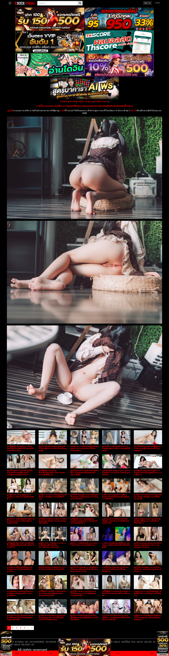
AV (154, 642)
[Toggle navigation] (11, 3)
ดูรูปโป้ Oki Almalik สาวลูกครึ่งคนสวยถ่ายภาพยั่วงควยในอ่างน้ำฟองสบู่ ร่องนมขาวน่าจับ (84, 569)
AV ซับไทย (19, 642)
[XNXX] (24, 3)
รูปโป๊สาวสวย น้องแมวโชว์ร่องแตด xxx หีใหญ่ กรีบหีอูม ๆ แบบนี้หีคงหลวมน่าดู (148, 497)
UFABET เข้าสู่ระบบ (85, 101)
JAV (26, 642)
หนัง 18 (133, 111)
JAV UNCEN (50, 642)
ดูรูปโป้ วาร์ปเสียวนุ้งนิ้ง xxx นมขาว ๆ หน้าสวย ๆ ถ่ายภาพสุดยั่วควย (84, 544)
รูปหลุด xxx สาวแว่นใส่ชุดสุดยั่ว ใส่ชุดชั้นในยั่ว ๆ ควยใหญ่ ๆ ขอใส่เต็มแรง (148, 593)
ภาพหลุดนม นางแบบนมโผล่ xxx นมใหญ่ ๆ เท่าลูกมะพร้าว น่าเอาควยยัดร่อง (20, 593)
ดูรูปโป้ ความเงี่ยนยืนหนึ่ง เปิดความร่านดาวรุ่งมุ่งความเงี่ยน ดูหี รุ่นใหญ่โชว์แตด (21, 521)
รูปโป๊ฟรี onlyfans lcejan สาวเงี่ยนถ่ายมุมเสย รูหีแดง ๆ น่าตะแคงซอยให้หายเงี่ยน (52, 521)
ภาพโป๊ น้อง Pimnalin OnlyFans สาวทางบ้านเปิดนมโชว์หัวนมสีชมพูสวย (115, 569)
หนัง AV (140, 642)
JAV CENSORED (36, 642)
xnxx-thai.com (55, 650)
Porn (133, 642)
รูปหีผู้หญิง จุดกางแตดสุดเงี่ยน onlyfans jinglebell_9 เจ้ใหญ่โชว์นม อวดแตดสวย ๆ (83, 521)
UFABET (64, 101)
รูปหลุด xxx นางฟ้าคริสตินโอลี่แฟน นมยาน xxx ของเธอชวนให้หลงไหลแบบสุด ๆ (84, 448)
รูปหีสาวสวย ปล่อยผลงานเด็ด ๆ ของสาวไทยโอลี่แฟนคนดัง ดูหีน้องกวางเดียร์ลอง (116, 497)
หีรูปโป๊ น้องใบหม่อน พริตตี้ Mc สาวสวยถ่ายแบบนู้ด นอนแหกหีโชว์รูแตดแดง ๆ (148, 448)
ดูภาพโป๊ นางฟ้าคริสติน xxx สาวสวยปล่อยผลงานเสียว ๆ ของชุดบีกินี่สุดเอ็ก (116, 448)
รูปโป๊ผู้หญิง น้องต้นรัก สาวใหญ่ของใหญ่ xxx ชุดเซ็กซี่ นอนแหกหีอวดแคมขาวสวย (20, 448)
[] (80, 3)
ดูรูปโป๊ (10, 111)
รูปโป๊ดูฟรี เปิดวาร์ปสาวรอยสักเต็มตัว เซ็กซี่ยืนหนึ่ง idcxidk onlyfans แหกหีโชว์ (20, 545)
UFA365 (72, 101)
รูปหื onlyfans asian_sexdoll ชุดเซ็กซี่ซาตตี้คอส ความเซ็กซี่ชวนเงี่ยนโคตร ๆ (147, 521)
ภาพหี (62, 111)
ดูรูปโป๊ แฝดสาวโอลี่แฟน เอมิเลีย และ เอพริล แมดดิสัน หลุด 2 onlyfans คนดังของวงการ (20, 472)
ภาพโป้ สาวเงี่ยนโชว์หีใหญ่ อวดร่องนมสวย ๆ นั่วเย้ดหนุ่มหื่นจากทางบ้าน (19, 569)
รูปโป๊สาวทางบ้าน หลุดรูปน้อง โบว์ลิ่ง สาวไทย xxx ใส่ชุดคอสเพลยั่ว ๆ (20, 497)
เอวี (32, 644)
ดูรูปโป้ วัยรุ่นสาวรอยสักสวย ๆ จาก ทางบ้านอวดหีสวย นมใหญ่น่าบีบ (52, 568)
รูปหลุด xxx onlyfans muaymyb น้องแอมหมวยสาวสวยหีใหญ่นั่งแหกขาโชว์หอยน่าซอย (52, 617)
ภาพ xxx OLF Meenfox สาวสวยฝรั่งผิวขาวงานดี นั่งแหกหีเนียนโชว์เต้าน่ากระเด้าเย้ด (116, 617)
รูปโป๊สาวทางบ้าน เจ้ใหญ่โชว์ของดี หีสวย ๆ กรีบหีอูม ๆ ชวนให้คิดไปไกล (53, 497)
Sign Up (147, 3)
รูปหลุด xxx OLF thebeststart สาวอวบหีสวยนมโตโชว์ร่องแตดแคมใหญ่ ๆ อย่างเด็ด (21, 617)
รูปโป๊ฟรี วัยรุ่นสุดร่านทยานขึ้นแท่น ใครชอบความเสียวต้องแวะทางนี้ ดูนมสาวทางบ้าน (84, 497)
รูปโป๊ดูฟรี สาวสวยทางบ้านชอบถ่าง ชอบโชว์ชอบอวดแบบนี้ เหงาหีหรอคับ (116, 593)
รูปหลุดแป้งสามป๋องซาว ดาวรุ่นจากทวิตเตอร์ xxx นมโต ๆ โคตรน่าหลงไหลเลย (116, 472)
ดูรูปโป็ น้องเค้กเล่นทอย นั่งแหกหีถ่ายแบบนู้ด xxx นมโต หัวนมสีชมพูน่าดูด (53, 448)
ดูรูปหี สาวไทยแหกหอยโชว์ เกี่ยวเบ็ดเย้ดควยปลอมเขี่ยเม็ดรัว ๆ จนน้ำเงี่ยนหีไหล (84, 617)
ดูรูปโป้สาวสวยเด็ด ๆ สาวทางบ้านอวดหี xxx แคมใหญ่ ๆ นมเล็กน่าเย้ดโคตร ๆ (147, 569)
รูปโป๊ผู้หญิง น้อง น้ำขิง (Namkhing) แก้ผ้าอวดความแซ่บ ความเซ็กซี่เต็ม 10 (52, 472)
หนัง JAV (148, 642)
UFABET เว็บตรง (101, 101)
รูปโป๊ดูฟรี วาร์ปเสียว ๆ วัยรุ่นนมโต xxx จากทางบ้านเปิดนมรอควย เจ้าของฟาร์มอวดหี (52, 593)
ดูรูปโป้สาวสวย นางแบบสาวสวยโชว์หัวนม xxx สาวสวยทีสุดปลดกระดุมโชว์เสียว (83, 593)
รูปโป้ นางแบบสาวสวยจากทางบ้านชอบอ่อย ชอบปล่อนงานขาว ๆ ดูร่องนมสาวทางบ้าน (148, 545)
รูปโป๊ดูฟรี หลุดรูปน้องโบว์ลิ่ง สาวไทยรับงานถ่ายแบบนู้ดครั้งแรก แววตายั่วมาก (148, 472)
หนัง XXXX (25, 644)
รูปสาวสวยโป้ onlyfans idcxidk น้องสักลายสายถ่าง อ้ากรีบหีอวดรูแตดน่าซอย (115, 521)
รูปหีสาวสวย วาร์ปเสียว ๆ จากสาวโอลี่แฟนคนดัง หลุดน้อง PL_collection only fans (52, 545)
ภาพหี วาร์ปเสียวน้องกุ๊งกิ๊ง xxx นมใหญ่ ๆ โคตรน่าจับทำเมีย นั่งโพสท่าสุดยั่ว (116, 545)
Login (157, 3)
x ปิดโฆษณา (6, 654)
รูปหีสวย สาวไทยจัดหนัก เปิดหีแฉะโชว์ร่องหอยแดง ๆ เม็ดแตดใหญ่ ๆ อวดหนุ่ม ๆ (147, 617)
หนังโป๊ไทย (125, 642)
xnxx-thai (13, 650)
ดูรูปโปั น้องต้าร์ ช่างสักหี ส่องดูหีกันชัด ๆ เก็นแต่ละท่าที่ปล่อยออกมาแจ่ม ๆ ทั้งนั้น (84, 472)
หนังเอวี (17, 644)
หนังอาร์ (116, 642)
